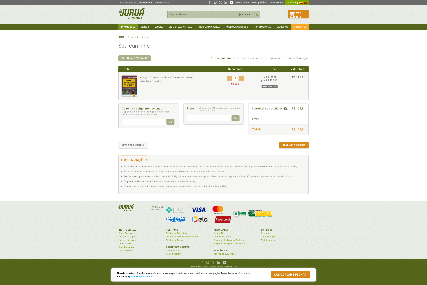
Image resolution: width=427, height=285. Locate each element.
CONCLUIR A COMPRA (293, 145)
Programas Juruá (209, 27)
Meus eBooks (276, 2)
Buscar (256, 14)
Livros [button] (145, 27)
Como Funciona (173, 254)
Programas (221, 230)
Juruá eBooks (125, 244)
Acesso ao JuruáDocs (225, 254)
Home (121, 37)
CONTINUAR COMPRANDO (134, 58)
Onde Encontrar (126, 247)
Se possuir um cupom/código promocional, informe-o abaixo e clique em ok (146, 112)
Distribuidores (268, 240)
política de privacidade (141, 276)
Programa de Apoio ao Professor (230, 240)
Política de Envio (174, 240)
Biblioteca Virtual (178, 247)
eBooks (158, 27)
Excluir (236, 84)
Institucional (262, 27)
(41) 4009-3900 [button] (135, 2)
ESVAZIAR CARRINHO (133, 145)
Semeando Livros (222, 237)
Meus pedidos (259, 2)
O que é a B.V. (173, 250)
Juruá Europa (293, 2)
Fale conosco (162, 2)
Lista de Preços (269, 237)
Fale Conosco (125, 251)
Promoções (128, 27)
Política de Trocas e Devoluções (182, 237)
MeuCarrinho (295, 15)
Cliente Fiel (219, 233)
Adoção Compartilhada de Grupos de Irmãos (166, 77)
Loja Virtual (242, 14)
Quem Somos (125, 233)
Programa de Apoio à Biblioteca (229, 244)
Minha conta (242, 2)
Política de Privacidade (177, 233)
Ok (170, 121)
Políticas (172, 230)
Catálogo (265, 233)
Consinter (300, 27)
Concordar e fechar (290, 274)
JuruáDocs (220, 250)
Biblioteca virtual (180, 27)
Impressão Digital (127, 237)
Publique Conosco (237, 27)
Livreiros (282, 27)
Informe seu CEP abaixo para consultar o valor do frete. (219, 109)
